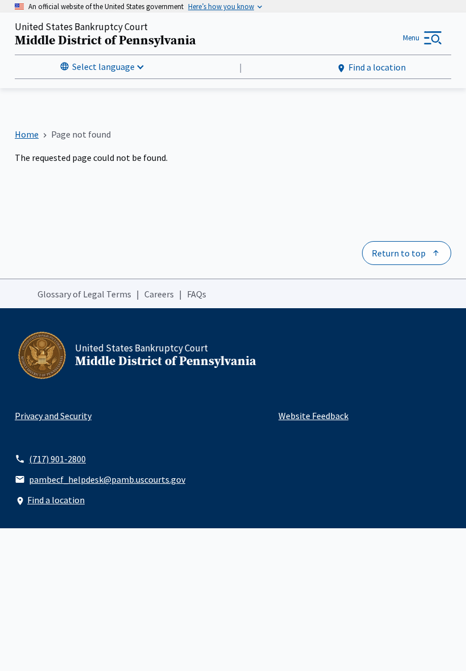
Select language (103, 66)
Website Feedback (313, 415)
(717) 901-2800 (57, 459)
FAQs (196, 294)
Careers (159, 294)
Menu (411, 38)
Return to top (399, 253)
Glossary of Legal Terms (84, 294)
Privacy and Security (53, 415)
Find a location (377, 67)
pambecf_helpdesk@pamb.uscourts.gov (107, 479)
